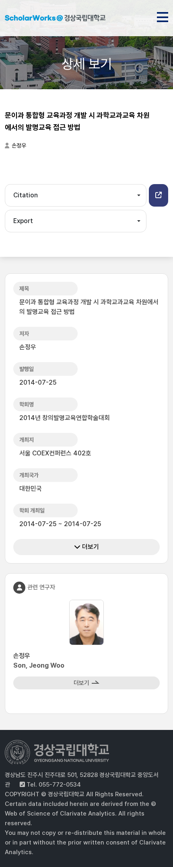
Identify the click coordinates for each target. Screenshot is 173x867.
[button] (158, 195)
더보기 (89, 547)
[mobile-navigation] (162, 15)
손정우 (19, 145)
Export (23, 221)
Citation (25, 195)
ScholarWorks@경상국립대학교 (55, 19)
